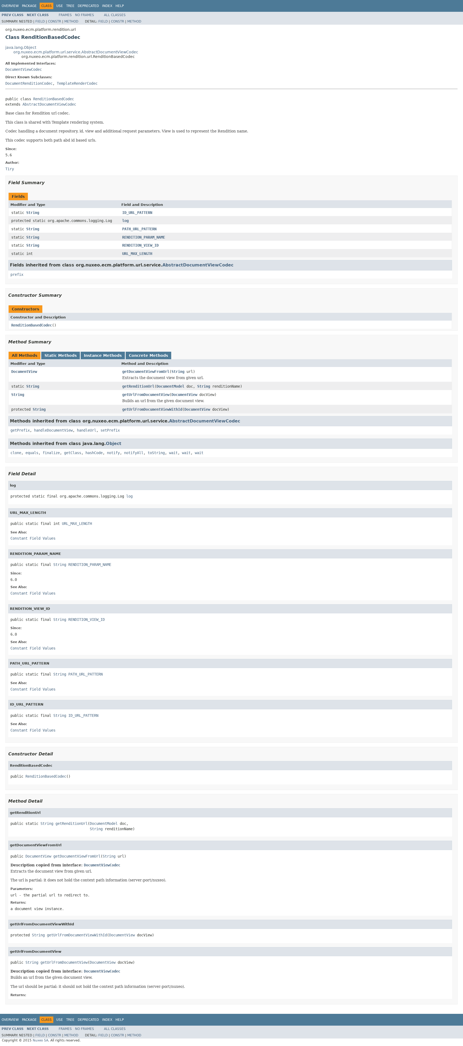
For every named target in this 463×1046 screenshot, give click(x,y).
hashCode (94, 453)
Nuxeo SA (40, 1040)
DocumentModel (170, 386)
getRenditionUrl (138, 386)
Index (107, 6)
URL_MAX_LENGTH (137, 253)
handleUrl (86, 430)
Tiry (9, 169)
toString (156, 453)
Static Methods (60, 355)
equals (31, 453)
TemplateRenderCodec (77, 83)
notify (113, 453)
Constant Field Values (32, 538)
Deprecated (88, 6)
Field (40, 21)
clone (15, 453)
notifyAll (133, 453)
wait (173, 453)
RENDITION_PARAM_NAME (143, 237)
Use (59, 6)
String (32, 212)
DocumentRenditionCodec (29, 83)
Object (113, 443)
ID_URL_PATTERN (137, 212)
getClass (72, 453)
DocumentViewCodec (23, 69)
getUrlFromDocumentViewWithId (152, 409)
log (125, 220)
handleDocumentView (53, 430)
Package (29, 6)
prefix (16, 274)
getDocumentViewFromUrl (145, 371)
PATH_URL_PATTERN (139, 229)
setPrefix (110, 430)
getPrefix (20, 430)
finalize (51, 453)
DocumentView (24, 371)
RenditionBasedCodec (53, 99)
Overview (10, 6)
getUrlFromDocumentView (145, 394)
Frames (65, 15)
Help (119, 6)
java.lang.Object (20, 47)
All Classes (115, 15)
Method (71, 21)
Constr (54, 21)
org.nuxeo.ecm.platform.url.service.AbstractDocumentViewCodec (75, 52)
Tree (70, 6)
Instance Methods (103, 355)
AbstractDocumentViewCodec (49, 104)
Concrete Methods (148, 355)
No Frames (84, 15)
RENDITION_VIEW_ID (140, 245)
